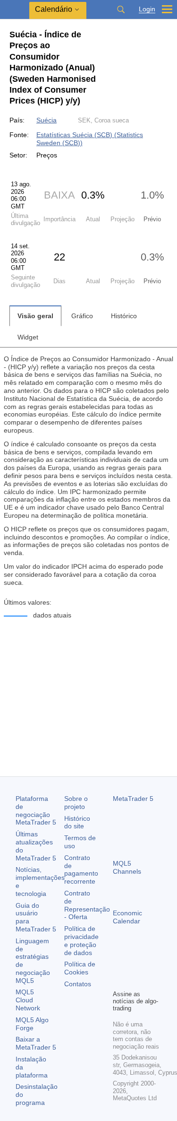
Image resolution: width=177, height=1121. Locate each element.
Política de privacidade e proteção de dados (81, 940)
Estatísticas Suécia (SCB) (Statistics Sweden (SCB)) (89, 139)
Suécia (46, 120)
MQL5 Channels (127, 867)
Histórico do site (77, 822)
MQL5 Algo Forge (32, 1024)
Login (147, 9)
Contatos (77, 984)
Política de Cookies (79, 968)
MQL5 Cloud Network (28, 1000)
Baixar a (36, 1043)
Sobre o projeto (76, 802)
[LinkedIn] (133, 981)
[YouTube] (118, 981)
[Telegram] (133, 966)
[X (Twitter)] (148, 966)
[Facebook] (118, 966)
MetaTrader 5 (133, 798)
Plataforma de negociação (36, 810)
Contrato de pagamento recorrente (81, 869)
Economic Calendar (127, 917)
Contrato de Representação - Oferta (87, 905)
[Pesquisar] (120, 9)
